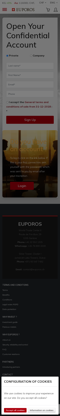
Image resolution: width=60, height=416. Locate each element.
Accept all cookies (15, 410)
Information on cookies (41, 410)
